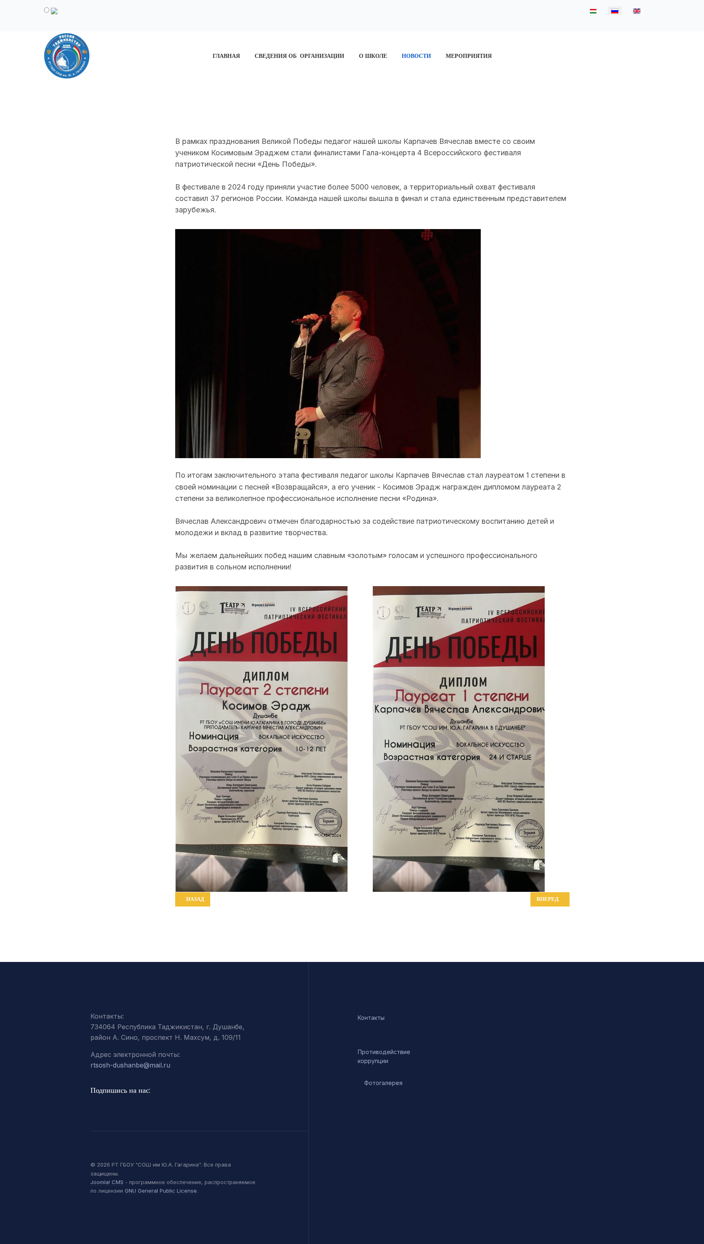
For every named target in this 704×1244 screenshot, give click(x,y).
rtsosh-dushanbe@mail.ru (130, 1065)
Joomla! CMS (106, 1182)
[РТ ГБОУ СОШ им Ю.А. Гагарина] (112, 56)
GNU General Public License (161, 1190)
